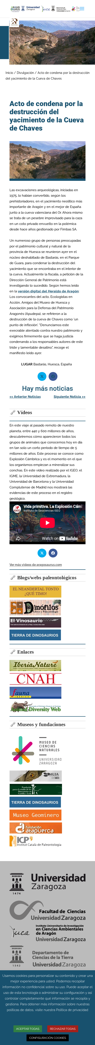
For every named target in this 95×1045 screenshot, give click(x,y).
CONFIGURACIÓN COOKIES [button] (47, 1037)
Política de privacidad (72, 1010)
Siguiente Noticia (70, 397)
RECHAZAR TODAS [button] (63, 1028)
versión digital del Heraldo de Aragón (48, 291)
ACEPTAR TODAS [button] (27, 1028)
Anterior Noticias (25, 397)
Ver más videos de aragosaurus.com (36, 564)
